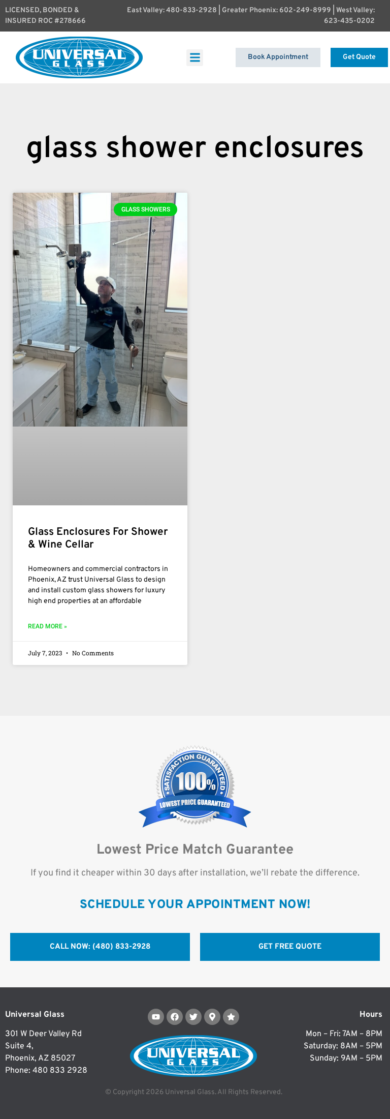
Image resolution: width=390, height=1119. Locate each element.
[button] (194, 57)
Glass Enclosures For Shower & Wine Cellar (98, 538)
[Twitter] (193, 1017)
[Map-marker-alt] (212, 1017)
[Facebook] (175, 1017)
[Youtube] (156, 1017)
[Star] (231, 1017)
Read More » (47, 626)
